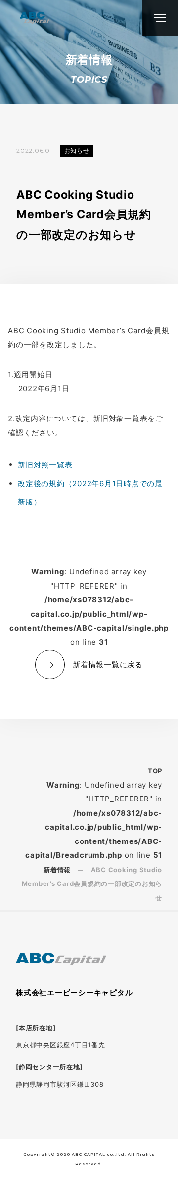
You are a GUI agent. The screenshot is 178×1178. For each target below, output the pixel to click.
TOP (155, 771)
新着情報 (57, 870)
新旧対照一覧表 (45, 464)
